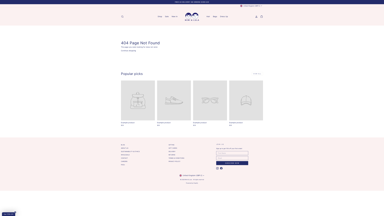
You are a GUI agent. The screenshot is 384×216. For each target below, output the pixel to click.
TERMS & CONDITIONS (176, 158)
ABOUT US (124, 148)
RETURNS (172, 155)
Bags (215, 17)
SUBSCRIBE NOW (232, 163)
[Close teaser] (15, 212)
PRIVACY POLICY (174, 161)
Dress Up (224, 17)
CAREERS (124, 161)
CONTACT (124, 158)
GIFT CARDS (173, 148)
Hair (208, 17)
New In (175, 17)
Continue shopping (128, 51)
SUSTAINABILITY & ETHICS (130, 151)
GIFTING (171, 145)
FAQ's (123, 165)
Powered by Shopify (192, 183)
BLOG (123, 145)
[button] (8, 214)
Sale (167, 17)
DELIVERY (172, 151)
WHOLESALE (125, 155)
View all (257, 73)
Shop (160, 17)
